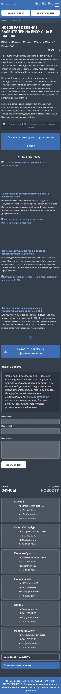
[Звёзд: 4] (39, 42)
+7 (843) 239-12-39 (27, 613)
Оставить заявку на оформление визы (30, 351)
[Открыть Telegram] (50, 4)
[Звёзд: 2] (17, 42)
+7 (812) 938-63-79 (27, 536)
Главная (4, 20)
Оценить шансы (45, 13)
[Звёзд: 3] (28, 42)
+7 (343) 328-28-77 (27, 561)
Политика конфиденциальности (40, 684)
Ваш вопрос (8, 438)
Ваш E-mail (7, 426)
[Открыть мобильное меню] (57, 4)
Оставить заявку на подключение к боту (31, 142)
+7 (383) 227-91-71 (27, 587)
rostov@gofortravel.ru (29, 643)
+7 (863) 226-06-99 (27, 639)
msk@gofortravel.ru (28, 514)
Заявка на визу (16, 13)
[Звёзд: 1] (6, 42)
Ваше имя (6, 416)
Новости (16, 20)
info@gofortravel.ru (27, 540)
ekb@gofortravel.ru (27, 566)
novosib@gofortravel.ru (29, 591)
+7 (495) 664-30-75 (27, 510)
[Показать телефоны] (37, 4)
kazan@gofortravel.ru (28, 617)
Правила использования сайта (18, 687)
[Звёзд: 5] (50, 42)
